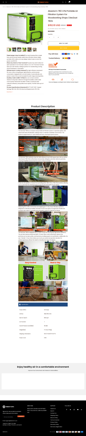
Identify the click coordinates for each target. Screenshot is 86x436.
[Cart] (68, 2)
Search (52, 411)
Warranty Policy (54, 424)
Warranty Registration (56, 426)
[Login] (65, 2)
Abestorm (53, 408)
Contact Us (53, 413)
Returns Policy (54, 417)
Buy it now (63, 48)
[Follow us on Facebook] (67, 409)
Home (4, 6)
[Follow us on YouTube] (78, 409)
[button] (51, 31)
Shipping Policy (54, 415)
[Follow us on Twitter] (70, 409)
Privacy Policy (54, 422)
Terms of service (54, 420)
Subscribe (21, 416)
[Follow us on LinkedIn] (81, 409)
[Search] (6, 2)
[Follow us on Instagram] (74, 409)
